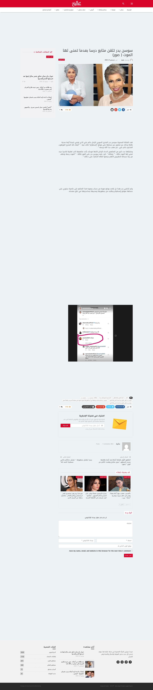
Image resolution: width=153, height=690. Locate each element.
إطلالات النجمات (51, 656)
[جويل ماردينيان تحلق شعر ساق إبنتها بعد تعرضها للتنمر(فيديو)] (37, 65)
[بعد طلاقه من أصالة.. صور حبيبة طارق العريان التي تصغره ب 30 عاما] (89, 664)
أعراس (92, 10)
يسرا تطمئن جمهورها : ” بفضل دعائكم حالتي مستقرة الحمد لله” (76, 461)
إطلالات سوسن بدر (92, 398)
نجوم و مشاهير (68, 10)
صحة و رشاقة (103, 10)
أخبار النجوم (61, 60)
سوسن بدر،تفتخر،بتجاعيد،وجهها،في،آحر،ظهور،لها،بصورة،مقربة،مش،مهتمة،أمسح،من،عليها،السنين (85, 400)
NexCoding (38, 686)
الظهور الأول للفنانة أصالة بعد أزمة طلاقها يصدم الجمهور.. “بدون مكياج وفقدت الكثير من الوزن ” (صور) (115, 462)
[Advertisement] (76, 32)
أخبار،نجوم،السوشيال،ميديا (105, 398)
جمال (121, 10)
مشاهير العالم (51, 665)
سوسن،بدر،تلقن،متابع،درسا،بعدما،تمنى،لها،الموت (120, 403)
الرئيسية (129, 10)
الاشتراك (65, 425)
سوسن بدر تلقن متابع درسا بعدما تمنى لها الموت (120, 400)
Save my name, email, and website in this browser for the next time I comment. (100, 551)
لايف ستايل (81, 10)
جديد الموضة (52, 673)
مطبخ (57, 10)
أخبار (127, 398)
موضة (113, 10)
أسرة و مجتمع (47, 10)
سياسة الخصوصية (104, 686)
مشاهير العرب (52, 661)
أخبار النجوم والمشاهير (119, 398)
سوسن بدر (83, 398)
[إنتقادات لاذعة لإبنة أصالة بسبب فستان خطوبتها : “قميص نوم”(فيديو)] (89, 674)
